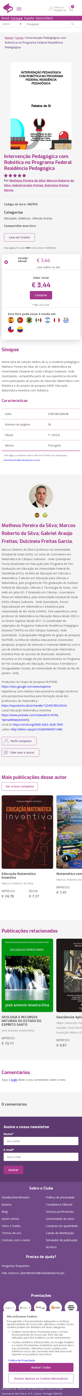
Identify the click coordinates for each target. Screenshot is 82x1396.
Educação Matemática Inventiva (19, 875)
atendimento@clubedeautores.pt (22, 460)
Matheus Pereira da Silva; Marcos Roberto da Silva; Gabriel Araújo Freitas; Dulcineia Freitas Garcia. (39, 185)
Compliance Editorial (59, 1204)
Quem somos (10, 1219)
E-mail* (9, 1149)
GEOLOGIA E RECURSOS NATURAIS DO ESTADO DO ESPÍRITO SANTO (21, 1021)
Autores (7, 1204)
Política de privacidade (60, 1197)
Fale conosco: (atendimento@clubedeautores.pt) (33, 1273)
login (14, 1080)
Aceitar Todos (41, 1367)
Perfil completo (21, 741)
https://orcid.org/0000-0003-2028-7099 (38, 724)
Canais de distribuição (60, 1233)
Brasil (5, 18)
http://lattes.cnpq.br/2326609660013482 (36, 729)
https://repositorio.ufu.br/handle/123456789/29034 (34, 705)
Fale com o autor (22, 752)
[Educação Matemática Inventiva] (27, 832)
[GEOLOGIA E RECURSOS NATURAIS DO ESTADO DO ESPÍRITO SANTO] (27, 975)
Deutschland (44, 18)
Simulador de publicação (61, 1243)
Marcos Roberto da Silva (17, 883)
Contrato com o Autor (16, 1240)
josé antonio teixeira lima (18, 1030)
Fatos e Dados (11, 1226)
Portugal (16, 18)
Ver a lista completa (20, 786)
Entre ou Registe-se (60, 9)
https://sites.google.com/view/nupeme (26, 686)
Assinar (13, 1170)
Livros (19, 38)
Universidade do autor (60, 1219)
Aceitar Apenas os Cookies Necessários (41, 1378)
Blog (5, 1211)
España (29, 18)
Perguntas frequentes (15, 1266)
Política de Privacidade (22, 1360)
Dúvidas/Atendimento (16, 1197)
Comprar (41, 295)
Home (9, 38)
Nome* (9, 1134)
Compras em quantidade (62, 1226)
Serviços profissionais (60, 1211)
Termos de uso (11, 1233)
